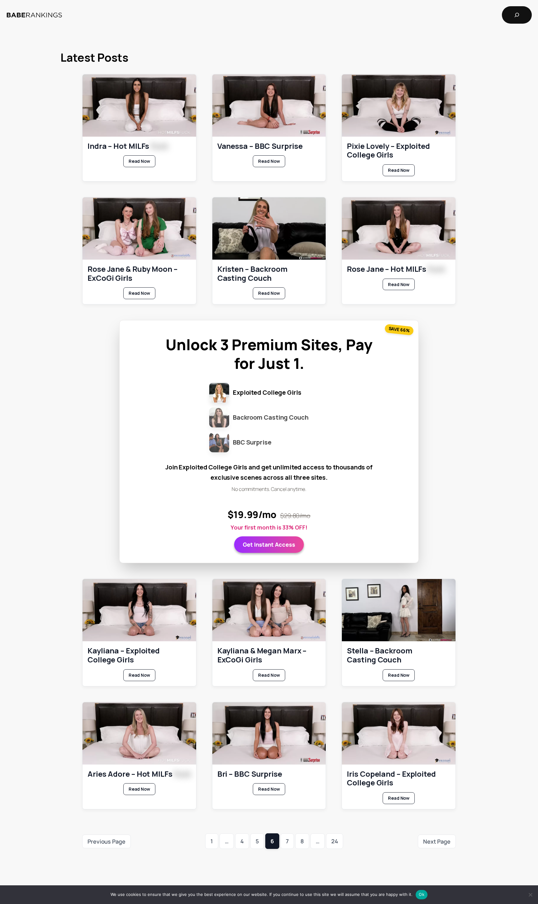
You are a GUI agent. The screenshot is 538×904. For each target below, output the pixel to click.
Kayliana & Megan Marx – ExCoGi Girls (262, 655)
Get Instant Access (269, 544)
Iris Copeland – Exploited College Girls (391, 779)
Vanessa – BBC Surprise (260, 146)
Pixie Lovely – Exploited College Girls (388, 151)
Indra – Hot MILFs (127, 146)
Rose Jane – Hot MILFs (396, 269)
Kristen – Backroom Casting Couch (252, 274)
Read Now (142, 162)
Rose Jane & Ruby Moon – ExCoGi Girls (132, 274)
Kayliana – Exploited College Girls (123, 655)
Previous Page (106, 841)
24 (334, 841)
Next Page (437, 841)
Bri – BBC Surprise (249, 774)
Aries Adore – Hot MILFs (139, 774)
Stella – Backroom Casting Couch (379, 655)
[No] (530, 895)
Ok (421, 894)
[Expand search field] (517, 15)
